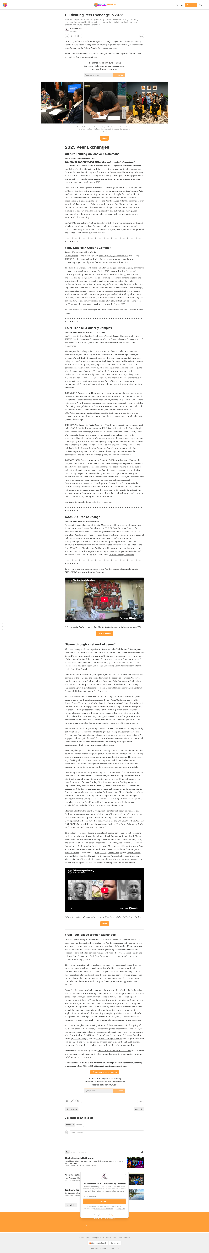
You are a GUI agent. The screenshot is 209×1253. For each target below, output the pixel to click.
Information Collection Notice (103, 1209)
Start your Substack (98, 1243)
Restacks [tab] (79, 1125)
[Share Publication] (182, 5)
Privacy (108, 1237)
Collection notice (124, 1237)
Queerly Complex (76, 29)
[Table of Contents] (2, 626)
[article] (104, 1163)
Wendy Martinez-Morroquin (78, 859)
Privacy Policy (121, 1209)
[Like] (67, 36)
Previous (73, 1109)
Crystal (106, 856)
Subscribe (191, 5)
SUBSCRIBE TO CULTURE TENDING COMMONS (84, 162)
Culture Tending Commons (109, 406)
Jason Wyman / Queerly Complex (104, 41)
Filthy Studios (71, 255)
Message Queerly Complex (106, 1072)
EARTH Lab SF (72, 336)
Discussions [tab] (82, 1152)
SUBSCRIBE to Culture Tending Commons (85, 572)
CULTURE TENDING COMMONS (114, 1050)
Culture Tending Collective (109, 1038)
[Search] (177, 5)
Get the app (115, 1243)
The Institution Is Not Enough (79, 1158)
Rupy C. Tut (100, 852)
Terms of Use (115, 1207)
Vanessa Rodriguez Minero (122, 856)
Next (137, 1109)
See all (69, 1205)
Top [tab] (67, 1152)
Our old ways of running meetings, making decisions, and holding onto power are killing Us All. (94, 1162)
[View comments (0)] (72, 36)
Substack (93, 1248)
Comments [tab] (70, 1125)
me (127, 1003)
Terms (114, 1237)
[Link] (62, 147)
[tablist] (74, 1125)
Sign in (202, 5)
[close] (125, 1174)
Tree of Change (82, 525)
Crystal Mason (100, 525)
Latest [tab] (73, 1152)
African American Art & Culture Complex (121, 1035)
